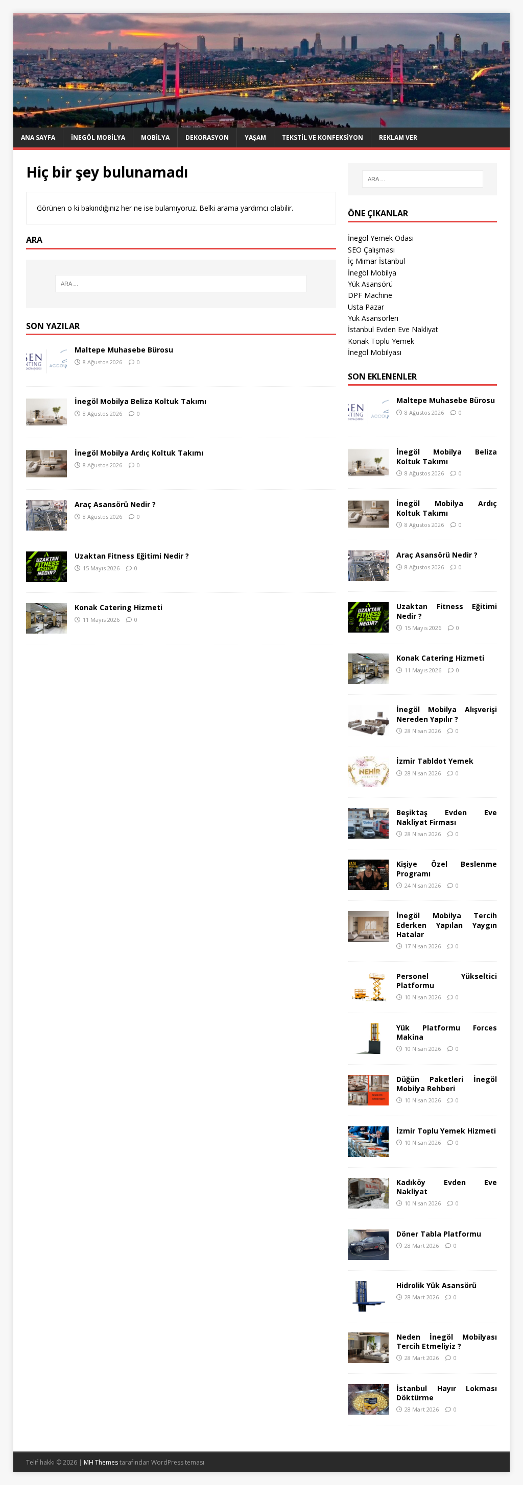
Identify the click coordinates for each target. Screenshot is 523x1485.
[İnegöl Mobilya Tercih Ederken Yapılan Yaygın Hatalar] (368, 936)
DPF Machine (370, 295)
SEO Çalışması (371, 250)
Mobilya (155, 137)
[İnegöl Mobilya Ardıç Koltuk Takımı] (46, 473)
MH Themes (101, 1462)
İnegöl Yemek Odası (381, 238)
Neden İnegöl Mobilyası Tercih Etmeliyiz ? (446, 1341)
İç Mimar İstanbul (376, 261)
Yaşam (255, 137)
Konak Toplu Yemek (381, 341)
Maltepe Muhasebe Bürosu (124, 350)
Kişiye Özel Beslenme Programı (446, 868)
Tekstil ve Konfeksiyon (322, 137)
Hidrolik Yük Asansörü (436, 1285)
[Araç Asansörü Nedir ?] (46, 525)
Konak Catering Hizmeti (118, 607)
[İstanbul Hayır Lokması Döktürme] (368, 1408)
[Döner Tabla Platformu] (368, 1254)
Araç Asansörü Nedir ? (115, 504)
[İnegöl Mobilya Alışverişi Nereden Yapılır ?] (368, 730)
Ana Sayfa (38, 137)
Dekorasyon (207, 137)
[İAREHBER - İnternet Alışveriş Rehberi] (261, 122)
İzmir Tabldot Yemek (434, 761)
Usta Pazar (366, 307)
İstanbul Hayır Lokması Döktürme (446, 1392)
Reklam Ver (398, 137)
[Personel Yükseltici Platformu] (368, 996)
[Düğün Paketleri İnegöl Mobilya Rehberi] (368, 1099)
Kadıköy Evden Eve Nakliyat (446, 1186)
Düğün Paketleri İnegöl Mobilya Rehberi (446, 1083)
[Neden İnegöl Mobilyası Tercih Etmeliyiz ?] (368, 1357)
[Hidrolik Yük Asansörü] (368, 1305)
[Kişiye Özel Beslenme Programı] (368, 884)
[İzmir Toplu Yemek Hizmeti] (368, 1150)
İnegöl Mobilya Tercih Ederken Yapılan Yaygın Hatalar (446, 925)
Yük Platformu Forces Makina (446, 1032)
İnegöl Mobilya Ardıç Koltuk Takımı (139, 453)
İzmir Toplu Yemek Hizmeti (446, 1131)
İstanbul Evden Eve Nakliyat (393, 329)
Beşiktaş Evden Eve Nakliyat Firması (446, 817)
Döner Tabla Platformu (438, 1234)
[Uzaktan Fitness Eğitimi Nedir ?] (46, 576)
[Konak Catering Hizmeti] (46, 628)
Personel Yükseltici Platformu (446, 980)
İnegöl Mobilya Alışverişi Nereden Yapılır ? (446, 713)
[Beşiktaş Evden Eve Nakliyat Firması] (368, 833)
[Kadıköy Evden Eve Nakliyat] (368, 1202)
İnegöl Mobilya (98, 137)
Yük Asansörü (370, 284)
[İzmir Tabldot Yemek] (368, 781)
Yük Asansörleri (373, 318)
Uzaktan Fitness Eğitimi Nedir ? (132, 556)
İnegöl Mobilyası (374, 352)
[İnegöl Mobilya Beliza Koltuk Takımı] (46, 421)
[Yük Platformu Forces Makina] (368, 1047)
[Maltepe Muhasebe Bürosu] (46, 370)
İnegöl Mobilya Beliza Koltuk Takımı (140, 401)
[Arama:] (181, 283)
